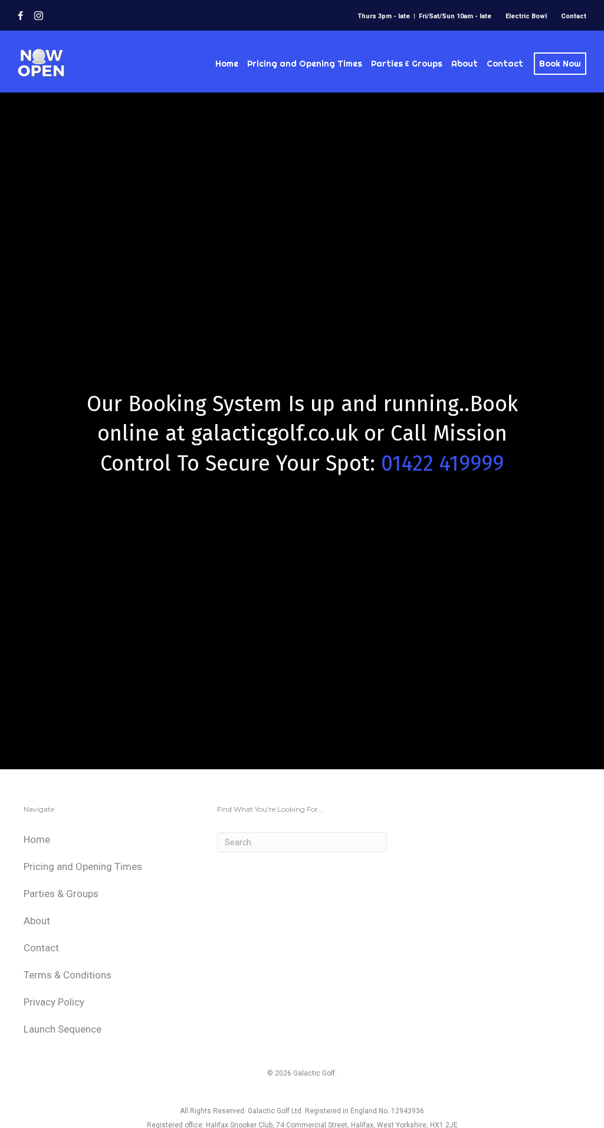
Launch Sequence (62, 1029)
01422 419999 (442, 464)
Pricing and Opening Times (304, 63)
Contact (573, 16)
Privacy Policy (54, 1002)
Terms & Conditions (67, 975)
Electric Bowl (526, 16)
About (464, 63)
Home (226, 63)
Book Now (560, 63)
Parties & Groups (406, 63)
